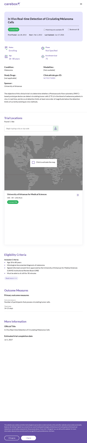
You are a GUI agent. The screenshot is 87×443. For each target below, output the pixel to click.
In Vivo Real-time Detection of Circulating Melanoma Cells (40, 20)
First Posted (12, 35)
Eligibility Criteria (15, 254)
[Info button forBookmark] (78, 29)
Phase (48, 47)
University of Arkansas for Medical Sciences (27, 194)
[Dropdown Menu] (81, 4)
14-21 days (8, 308)
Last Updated (49, 35)
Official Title (10, 326)
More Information (15, 321)
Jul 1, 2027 (8, 340)
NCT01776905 (49, 78)
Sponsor (8, 83)
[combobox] (29, 129)
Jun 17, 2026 (59, 35)
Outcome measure (9, 300)
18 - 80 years (14, 59)
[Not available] (49, 70)
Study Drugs (9, 75)
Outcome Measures (16, 290)
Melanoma (8, 70)
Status (11, 47)
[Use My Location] (55, 128)
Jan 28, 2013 (22, 35)
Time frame (7, 306)
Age (10, 56)
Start (31, 35)
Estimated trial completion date (18, 336)
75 (47, 58)
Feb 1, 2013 (38, 35)
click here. (51, 431)
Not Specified (51, 50)
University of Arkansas (13, 86)
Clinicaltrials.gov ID (52, 75)
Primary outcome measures (16, 295)
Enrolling (13, 50)
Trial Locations (13, 118)
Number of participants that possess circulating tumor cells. (27, 302)
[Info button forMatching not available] (63, 29)
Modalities (48, 67)
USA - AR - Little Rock (14, 198)
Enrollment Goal (51, 56)
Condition (8, 67)
